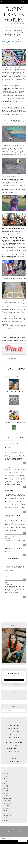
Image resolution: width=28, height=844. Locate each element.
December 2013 (7, 796)
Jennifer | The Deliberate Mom (12, 558)
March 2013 (6, 812)
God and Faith (14, 734)
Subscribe (14, 680)
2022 (5, 780)
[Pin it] (15, 361)
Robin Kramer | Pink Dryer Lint (12, 582)
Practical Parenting (14, 751)
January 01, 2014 (8, 559)
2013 (5, 795)
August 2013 (6, 803)
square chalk (15, 186)
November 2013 (7, 798)
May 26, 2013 (7, 492)
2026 (5, 773)
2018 (5, 786)
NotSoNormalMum (9, 466)
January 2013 (6, 815)
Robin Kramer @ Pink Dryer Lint (12, 515)
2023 (5, 778)
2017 (5, 788)
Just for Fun (9, 34)
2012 (5, 817)
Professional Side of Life (14, 754)
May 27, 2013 (7, 516)
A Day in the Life (14, 725)
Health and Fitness (14, 737)
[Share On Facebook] (12, 361)
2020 (5, 783)
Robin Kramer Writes (14, 14)
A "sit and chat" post (14, 723)
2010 (5, 820)
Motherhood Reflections (16, 35)
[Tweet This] (8, 361)
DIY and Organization (14, 731)
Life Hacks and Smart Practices (14, 742)
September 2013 (7, 802)
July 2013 (5, 805)
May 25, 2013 (7, 448)
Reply (25, 462)
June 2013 (5, 807)
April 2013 (5, 810)
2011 (5, 818)
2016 (5, 790)
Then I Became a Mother (19, 339)
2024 (5, 776)
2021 (5, 781)
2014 (5, 793)
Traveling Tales (14, 761)
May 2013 (5, 808)
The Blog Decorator (9, 838)
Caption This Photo (14, 728)
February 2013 (6, 813)
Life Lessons (14, 745)
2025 (5, 775)
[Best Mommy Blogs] (14, 332)
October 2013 (6, 800)
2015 (5, 791)
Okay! (23, 841)
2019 (5, 785)
